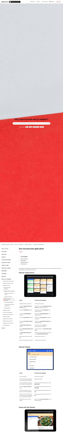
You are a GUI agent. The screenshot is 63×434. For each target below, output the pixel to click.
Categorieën (32, 1)
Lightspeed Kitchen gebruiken (38, 244)
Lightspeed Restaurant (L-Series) (7, 244)
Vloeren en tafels (5, 265)
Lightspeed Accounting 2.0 (8, 318)
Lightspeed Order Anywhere (8, 314)
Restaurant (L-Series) (15, 1)
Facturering (4, 254)
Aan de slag (4, 251)
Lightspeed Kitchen (28, 244)
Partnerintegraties (6, 325)
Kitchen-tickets (23, 260)
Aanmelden (58, 1)
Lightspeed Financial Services (8, 281)
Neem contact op (45, 1)
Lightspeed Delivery (6, 316)
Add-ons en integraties (19, 244)
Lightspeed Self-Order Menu (8, 283)
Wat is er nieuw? (5, 248)
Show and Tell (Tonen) (24, 262)
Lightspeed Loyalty (6, 310)
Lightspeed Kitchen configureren (7, 288)
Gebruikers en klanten (6, 268)
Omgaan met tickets (8, 296)
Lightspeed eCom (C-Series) (8, 323)
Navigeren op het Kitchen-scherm (9, 294)
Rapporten (4, 276)
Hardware (4, 257)
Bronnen (38, 1)
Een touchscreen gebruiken (8, 300)
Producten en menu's (6, 262)
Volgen (21, 251)
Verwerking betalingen (6, 259)
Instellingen (4, 273)
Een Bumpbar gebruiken (9, 302)
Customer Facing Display (7, 312)
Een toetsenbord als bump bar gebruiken (9, 305)
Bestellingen (4, 270)
